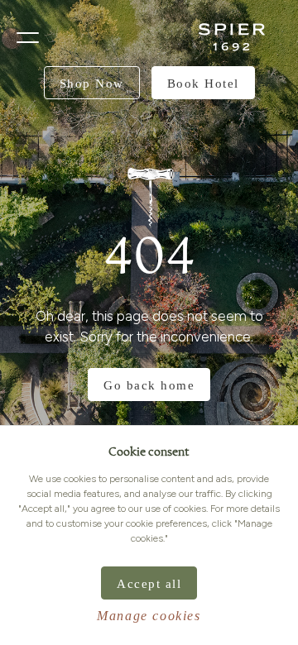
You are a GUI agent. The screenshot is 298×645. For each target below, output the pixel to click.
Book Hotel (203, 83)
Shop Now (92, 83)
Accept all (149, 583)
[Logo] (232, 36)
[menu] (28, 37)
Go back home (149, 385)
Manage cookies (148, 616)
